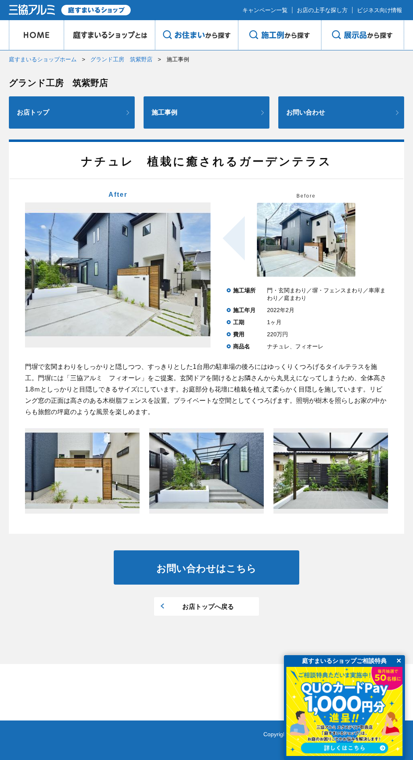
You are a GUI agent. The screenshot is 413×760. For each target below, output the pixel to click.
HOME (36, 35)
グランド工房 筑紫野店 (121, 59)
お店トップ (33, 112)
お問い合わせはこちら (206, 568)
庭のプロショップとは (109, 35)
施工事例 (164, 112)
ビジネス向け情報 (379, 10)
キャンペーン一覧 (265, 10)
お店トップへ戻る (208, 606)
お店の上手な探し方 (322, 10)
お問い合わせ (305, 112)
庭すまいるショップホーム (43, 59)
